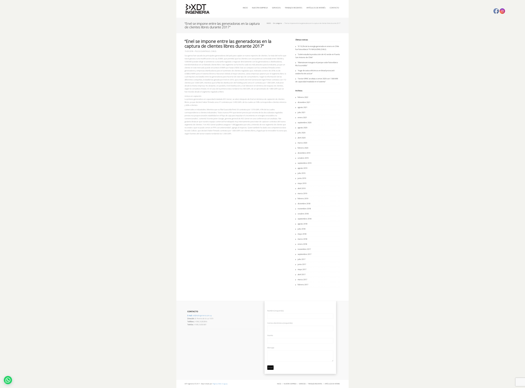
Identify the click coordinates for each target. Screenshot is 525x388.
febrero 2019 (303, 198)
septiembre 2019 (304, 163)
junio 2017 (302, 264)
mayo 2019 (302, 183)
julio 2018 (301, 229)
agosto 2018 (302, 224)
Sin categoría (277, 23)
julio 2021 (301, 112)
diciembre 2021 (304, 102)
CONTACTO (334, 7)
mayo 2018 (302, 234)
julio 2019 (301, 173)
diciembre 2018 (304, 203)
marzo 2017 (302, 279)
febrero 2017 (303, 284)
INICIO (245, 7)
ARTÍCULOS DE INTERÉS (316, 7)
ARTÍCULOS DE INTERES (332, 384)
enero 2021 (302, 117)
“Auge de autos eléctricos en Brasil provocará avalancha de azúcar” (314, 72)
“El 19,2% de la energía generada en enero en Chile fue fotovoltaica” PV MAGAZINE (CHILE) (317, 48)
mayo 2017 (302, 269)
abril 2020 (301, 137)
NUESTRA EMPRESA (260, 7)
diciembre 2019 (304, 153)
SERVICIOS (276, 7)
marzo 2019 (302, 193)
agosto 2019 (302, 168)
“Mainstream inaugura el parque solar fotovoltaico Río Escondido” (316, 64)
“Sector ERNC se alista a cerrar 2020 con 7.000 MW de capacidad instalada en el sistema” (316, 80)
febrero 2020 (303, 148)
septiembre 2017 (304, 254)
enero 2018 (302, 244)
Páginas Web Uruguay (220, 384)
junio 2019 (302, 178)
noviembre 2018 (304, 208)
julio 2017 (301, 259)
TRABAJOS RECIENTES (293, 7)
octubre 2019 (303, 158)
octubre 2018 (303, 213)
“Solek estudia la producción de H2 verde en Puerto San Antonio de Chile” (317, 56)
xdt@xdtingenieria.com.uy (199, 315)
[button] (8, 380)
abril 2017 (301, 274)
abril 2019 (301, 188)
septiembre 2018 (304, 218)
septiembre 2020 (304, 122)
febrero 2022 (303, 97)
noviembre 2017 (304, 249)
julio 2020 (301, 132)
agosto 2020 (302, 127)
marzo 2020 (302, 143)
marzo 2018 (302, 239)
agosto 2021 (302, 107)
